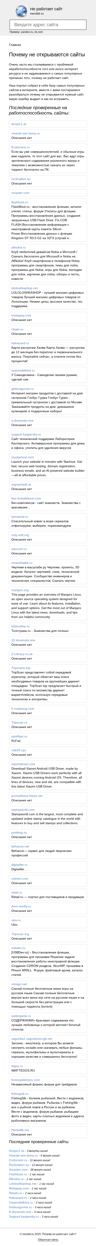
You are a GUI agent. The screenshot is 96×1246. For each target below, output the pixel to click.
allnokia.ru (18, 247)
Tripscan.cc (19, 722)
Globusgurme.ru (20, 1207)
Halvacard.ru (18, 1197)
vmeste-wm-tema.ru (25, 133)
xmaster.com (20, 193)
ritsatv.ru (17, 329)
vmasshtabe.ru (21, 563)
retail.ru (16, 892)
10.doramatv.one (23, 640)
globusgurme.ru (22, 389)
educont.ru (19, 549)
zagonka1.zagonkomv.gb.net (31, 1038)
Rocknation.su (19, 1165)
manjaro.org (20, 590)
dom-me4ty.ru (21, 906)
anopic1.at (18, 124)
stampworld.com (23, 809)
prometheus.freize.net (26, 796)
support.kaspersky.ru (26, 434)
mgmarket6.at (21, 484)
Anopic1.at (16, 1151)
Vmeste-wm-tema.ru (23, 1155)
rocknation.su (20, 179)
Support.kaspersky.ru (24, 1216)
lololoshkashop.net (24, 288)
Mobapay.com (19, 1188)
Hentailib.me (20, 1130)
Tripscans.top (20, 668)
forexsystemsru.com (25, 1080)
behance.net (20, 846)
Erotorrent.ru (20, 147)
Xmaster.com (18, 1169)
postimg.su (19, 832)
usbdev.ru (18, 948)
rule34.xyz (18, 750)
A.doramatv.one (20, 1212)
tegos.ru (17, 1066)
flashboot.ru (19, 202)
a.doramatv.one (22, 420)
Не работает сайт (46, 9)
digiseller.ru (19, 864)
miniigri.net (19, 984)
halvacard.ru (20, 343)
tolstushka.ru (20, 626)
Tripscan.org (20, 934)
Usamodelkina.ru (21, 1202)
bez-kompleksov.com (26, 498)
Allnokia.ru (16, 1179)
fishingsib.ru (19, 1093)
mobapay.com (21, 315)
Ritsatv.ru (15, 1193)
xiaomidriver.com (23, 764)
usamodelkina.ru (23, 370)
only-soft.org (20, 535)
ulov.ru (16, 920)
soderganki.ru (21, 1016)
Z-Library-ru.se (22, 654)
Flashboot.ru (18, 1174)
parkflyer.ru (19, 736)
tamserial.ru (19, 516)
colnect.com (19, 878)
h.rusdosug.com (22, 708)
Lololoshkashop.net (22, 1183)
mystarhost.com (22, 457)
